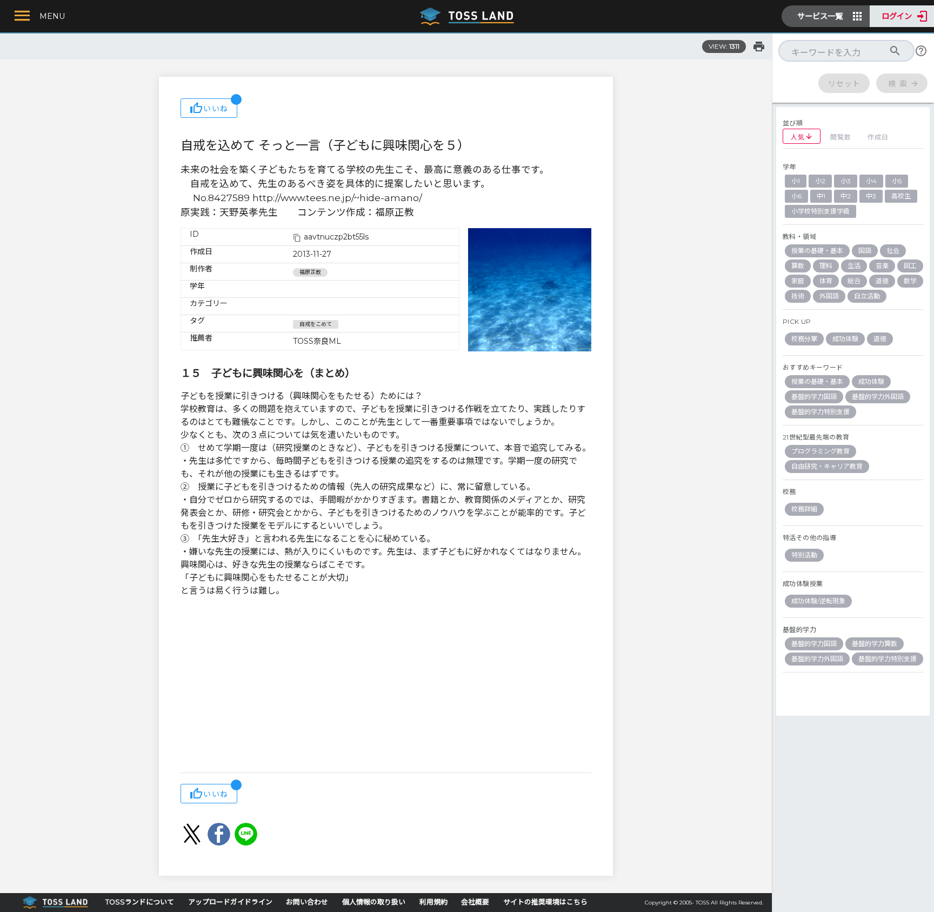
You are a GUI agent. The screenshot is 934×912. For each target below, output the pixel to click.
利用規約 (433, 902)
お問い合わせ (307, 902)
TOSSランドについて (139, 902)
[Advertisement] (386, 686)
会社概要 (475, 902)
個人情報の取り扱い (373, 902)
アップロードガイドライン (230, 902)
